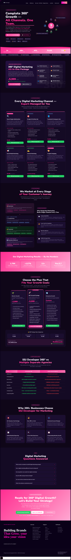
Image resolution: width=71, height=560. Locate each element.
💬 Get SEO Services (15, 142)
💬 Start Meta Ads (55, 141)
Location (51, 3)
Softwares (32, 3)
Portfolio (40, 3)
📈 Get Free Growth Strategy (12, 34)
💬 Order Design (56, 176)
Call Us (64, 2)
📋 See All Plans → (26, 84)
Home (27, 3)
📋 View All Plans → (50, 512)
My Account (57, 3)
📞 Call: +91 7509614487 (37, 512)
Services (36, 3)
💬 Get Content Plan (35, 176)
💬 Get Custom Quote (52, 325)
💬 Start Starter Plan (18, 325)
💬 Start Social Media (15, 176)
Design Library (45, 3)
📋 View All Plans (25, 34)
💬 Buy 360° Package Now (14, 84)
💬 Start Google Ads (35, 141)
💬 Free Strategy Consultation (23, 512)
